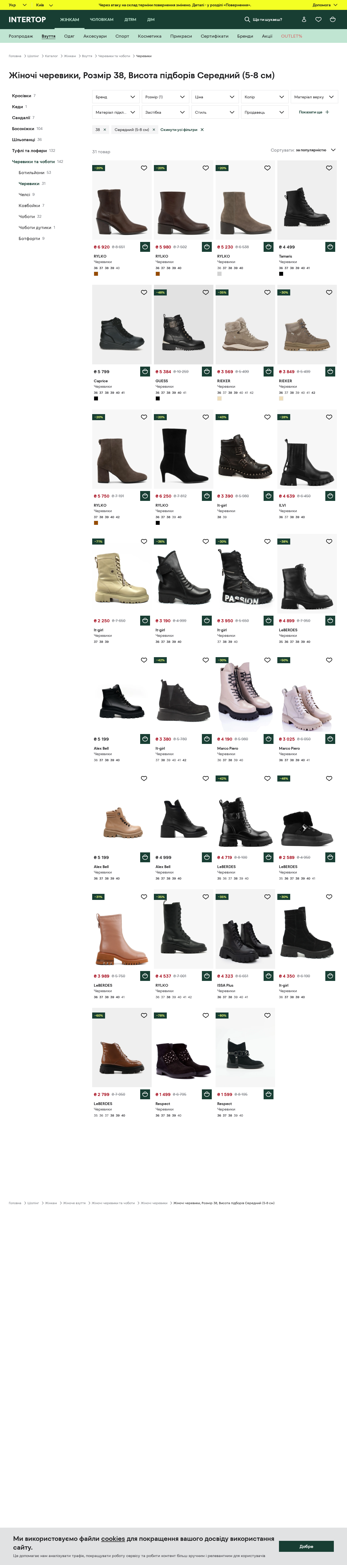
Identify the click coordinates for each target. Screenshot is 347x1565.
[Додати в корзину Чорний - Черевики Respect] (207, 1094)
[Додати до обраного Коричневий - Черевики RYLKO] (144, 168)
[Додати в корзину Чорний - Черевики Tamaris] (330, 247)
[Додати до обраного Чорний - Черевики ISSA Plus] (267, 896)
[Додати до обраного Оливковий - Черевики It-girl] (144, 541)
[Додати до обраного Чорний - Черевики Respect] (205, 1015)
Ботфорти (29, 238)
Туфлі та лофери (29, 150)
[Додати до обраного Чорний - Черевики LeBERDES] (329, 541)
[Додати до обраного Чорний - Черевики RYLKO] (205, 417)
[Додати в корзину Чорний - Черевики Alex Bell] (145, 739)
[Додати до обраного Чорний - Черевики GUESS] (205, 292)
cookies (113, 1538)
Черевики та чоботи (114, 56)
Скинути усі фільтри (178, 130)
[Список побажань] (318, 19)
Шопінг (33, 56)
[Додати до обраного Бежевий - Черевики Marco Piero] (267, 660)
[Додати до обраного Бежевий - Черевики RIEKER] (267, 292)
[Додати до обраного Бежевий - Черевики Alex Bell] (144, 778)
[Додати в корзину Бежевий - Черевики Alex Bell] (145, 857)
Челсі (24, 194)
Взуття (87, 56)
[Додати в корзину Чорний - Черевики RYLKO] (207, 496)
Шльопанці (23, 139)
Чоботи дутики (35, 227)
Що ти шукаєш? (267, 19)
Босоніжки (23, 128)
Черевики (29, 183)
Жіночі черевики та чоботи (113, 1203)
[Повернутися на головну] (27, 19)
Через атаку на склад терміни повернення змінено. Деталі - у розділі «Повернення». (175, 5)
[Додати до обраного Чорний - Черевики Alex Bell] (144, 660)
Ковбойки (29, 205)
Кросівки (21, 95)
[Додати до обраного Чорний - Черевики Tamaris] (329, 168)
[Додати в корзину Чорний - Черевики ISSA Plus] (268, 976)
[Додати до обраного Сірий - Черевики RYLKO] (267, 168)
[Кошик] (332, 19)
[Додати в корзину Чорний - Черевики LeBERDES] (330, 621)
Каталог (51, 56)
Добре (306, 1546)
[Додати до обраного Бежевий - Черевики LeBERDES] (144, 896)
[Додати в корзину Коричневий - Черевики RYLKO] (145, 247)
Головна (15, 56)
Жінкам (70, 56)
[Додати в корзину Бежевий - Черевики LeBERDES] (145, 976)
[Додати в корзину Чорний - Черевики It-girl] (268, 496)
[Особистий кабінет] (304, 19)
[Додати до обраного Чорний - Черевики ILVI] (329, 417)
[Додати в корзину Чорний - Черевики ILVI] (330, 496)
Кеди (17, 106)
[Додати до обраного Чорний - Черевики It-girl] (267, 417)
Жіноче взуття (74, 1203)
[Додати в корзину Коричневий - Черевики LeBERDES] (145, 1094)
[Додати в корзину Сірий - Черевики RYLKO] (268, 247)
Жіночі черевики (154, 1203)
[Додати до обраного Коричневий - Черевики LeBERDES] (144, 1015)
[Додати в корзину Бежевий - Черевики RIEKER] (268, 371)
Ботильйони (31, 172)
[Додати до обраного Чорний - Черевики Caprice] (144, 292)
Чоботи (27, 216)
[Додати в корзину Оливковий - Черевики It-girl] (145, 621)
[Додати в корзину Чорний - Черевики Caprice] (145, 371)
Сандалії (21, 117)
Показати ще (310, 112)
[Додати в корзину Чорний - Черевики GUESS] (207, 371)
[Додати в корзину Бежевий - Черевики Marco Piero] (268, 739)
